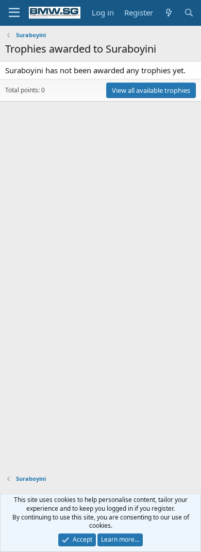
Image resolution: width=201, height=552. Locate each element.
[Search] (189, 12)
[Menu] (14, 13)
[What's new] (168, 12)
